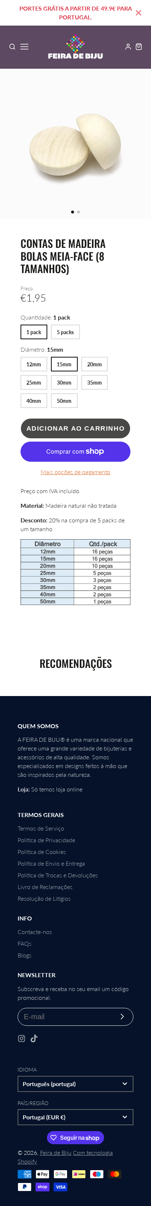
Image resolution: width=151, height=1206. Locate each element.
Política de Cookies (42, 851)
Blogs (25, 955)
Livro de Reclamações (45, 886)
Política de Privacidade (46, 839)
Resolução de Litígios (44, 898)
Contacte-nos (35, 931)
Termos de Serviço (41, 828)
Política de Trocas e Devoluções (58, 875)
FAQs (25, 943)
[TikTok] (34, 1039)
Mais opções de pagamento (75, 471)
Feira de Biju (55, 1152)
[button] (72, 212)
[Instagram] (22, 1039)
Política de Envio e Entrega (51, 863)
